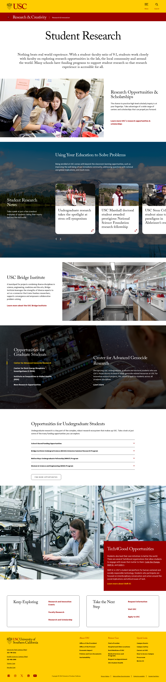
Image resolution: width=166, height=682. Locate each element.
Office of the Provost (87, 647)
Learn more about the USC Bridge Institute (27, 305)
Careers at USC (142, 650)
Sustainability (85, 657)
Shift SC (110, 565)
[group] (126, 371)
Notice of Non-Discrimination (121, 676)
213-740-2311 (11, 653)
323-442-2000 (11, 659)
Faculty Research (56, 612)
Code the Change (152, 562)
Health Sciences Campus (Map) (17, 657)
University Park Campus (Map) (17, 650)
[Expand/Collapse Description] (92, 230)
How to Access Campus (145, 654)
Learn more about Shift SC (119, 583)
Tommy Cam (11, 663)
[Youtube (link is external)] (35, 675)
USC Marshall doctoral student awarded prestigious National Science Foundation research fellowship (118, 219)
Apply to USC (134, 616)
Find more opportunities (46, 477)
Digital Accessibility (139, 676)
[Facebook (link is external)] (8, 675)
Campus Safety (142, 647)
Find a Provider (114, 643)
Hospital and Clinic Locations (119, 647)
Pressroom (141, 657)
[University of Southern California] (17, 6)
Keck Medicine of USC (116, 650)
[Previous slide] (56, 239)
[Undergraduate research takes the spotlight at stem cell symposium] (75, 195)
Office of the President (88, 643)
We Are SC (140, 661)
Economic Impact (86, 650)
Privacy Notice (105, 676)
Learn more (98, 384)
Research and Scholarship (60, 619)
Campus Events (142, 643)
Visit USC (132, 609)
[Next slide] (61, 239)
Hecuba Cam (11, 667)
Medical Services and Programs (116, 655)
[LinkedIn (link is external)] (28, 675)
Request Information (137, 601)
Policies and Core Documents (90, 654)
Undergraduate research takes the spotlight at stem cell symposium (74, 215)
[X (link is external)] (22, 675)
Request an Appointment (117, 659)
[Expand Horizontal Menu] (8, 17)
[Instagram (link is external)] (15, 675)
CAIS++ (121, 565)
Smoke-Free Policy (153, 676)
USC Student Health (115, 663)
